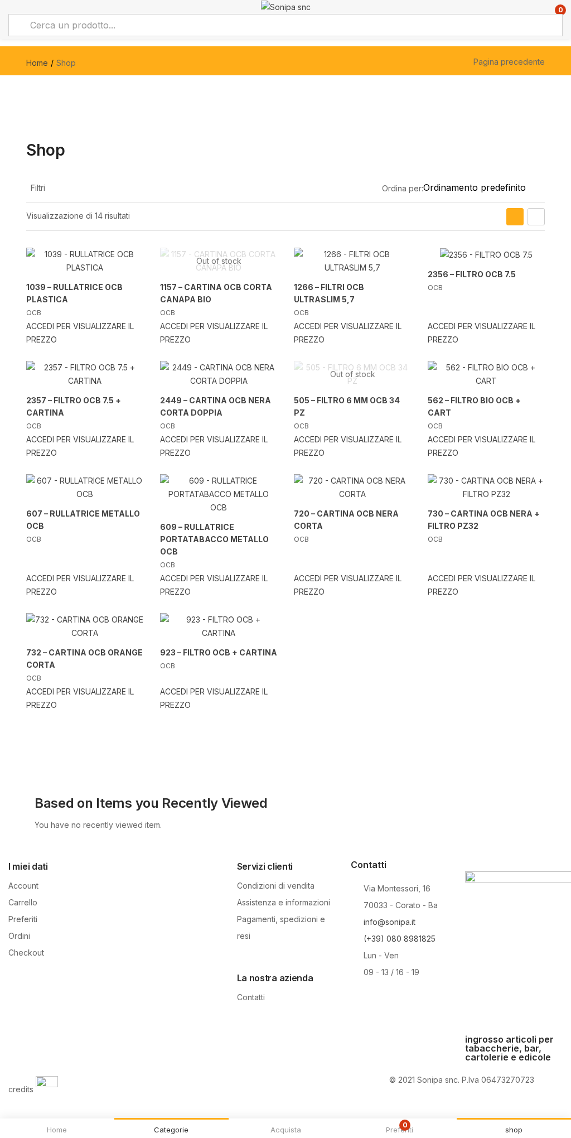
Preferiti (22, 919)
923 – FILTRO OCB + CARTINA (218, 652)
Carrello (22, 902)
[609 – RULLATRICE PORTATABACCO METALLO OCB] (218, 494)
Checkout (26, 952)
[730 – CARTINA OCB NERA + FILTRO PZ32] (486, 487)
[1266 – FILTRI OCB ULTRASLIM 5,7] (352, 261)
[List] (536, 216)
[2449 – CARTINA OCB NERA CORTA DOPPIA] (218, 374)
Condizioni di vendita (275, 885)
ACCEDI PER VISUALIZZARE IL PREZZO (80, 332)
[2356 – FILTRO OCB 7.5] (486, 255)
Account (23, 885)
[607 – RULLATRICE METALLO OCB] (84, 487)
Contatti (251, 997)
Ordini (19, 936)
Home (37, 62)
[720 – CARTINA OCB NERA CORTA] (352, 487)
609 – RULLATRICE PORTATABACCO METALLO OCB (214, 539)
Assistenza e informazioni (283, 902)
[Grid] (515, 216)
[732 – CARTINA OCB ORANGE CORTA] (84, 626)
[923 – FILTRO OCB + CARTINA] (218, 626)
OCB (33, 312)
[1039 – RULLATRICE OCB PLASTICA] (84, 261)
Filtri (38, 187)
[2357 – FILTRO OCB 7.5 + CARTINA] (84, 374)
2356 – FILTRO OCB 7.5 (472, 274)
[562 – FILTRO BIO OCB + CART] (486, 374)
